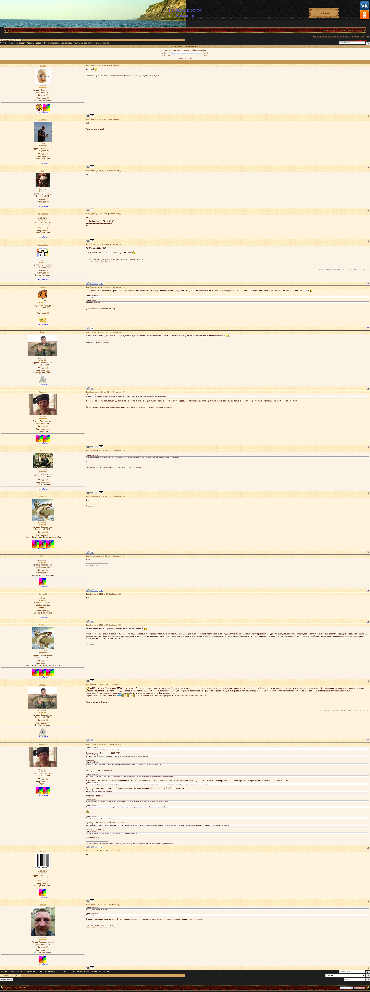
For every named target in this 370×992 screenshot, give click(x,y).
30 (124, 496)
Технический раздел (16, 43)
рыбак (43, 66)
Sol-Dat (42, 450)
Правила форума (343, 36)
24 (120, 214)
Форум (3, 43)
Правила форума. (92, 927)
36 (120, 851)
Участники (332, 36)
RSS (10, 30)
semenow (42, 119)
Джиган (42, 332)
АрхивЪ (30, 43)
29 (124, 450)
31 (124, 556)
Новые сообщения (320, 36)
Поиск (362, 36)
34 (120, 684)
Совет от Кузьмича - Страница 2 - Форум (347, 30)
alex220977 (43, 245)
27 (124, 332)
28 (124, 392)
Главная (327, 30)
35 (120, 744)
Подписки (355, 36)
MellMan (43, 496)
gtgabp (43, 851)
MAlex (43, 556)
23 (120, 171)
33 (120, 625)
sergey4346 (43, 214)
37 (119, 905)
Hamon (43, 905)
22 (120, 119)
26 (124, 287)
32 (120, 594)
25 (120, 244)
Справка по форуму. (107, 927)
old (42, 171)
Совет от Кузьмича (44, 43)
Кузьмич (43, 392)
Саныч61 (43, 594)
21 (120, 65)
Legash (42, 287)
